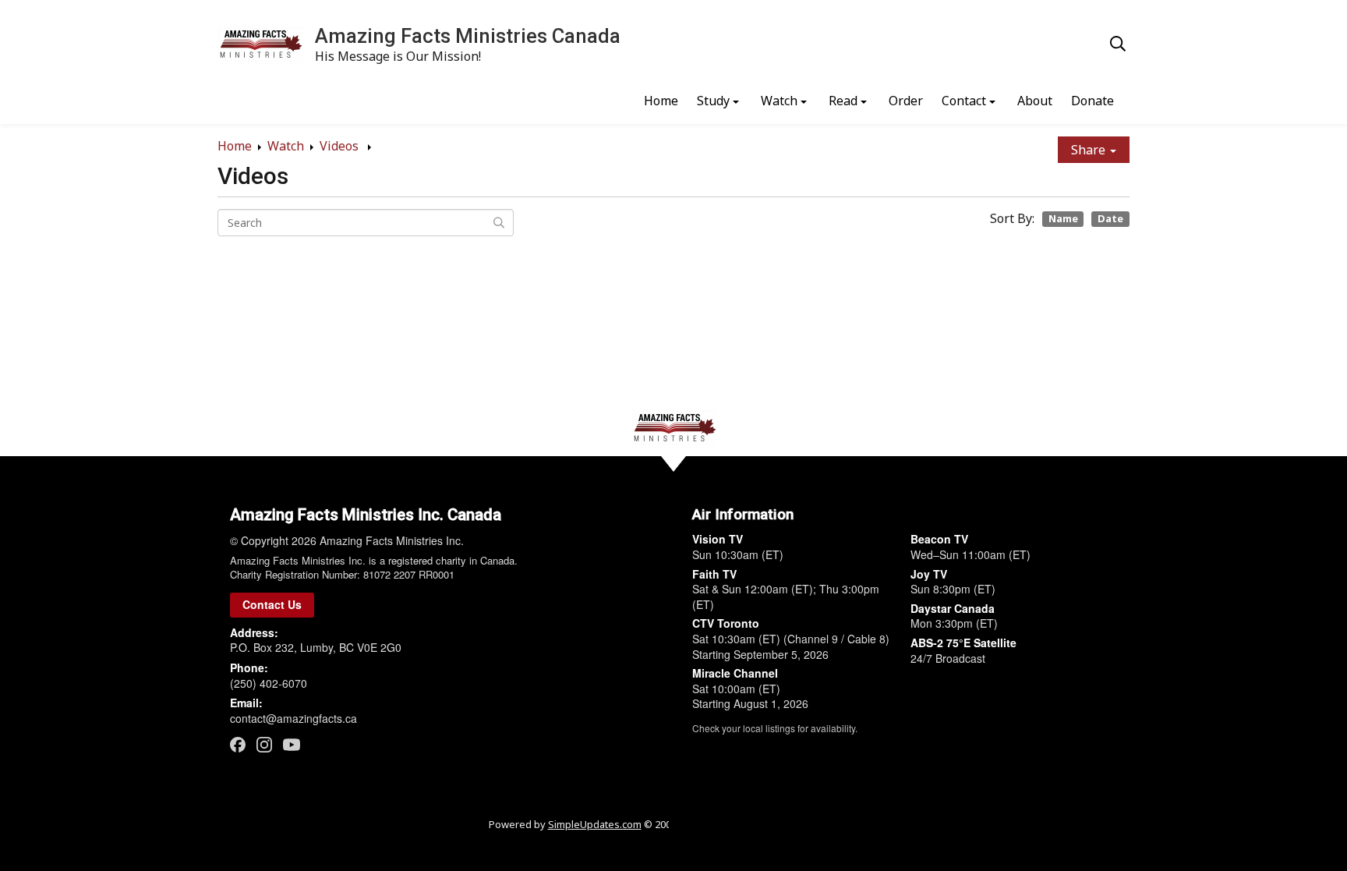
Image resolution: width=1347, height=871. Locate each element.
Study (713, 100)
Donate (1092, 100)
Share (1089, 149)
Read (843, 100)
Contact (964, 100)
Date (1110, 218)
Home (661, 100)
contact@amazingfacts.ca (293, 718)
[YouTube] (291, 743)
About (1034, 100)
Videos (341, 145)
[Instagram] (264, 744)
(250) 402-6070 (268, 683)
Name (1063, 218)
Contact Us (272, 604)
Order (906, 100)
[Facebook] (238, 744)
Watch (779, 100)
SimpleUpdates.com (595, 824)
